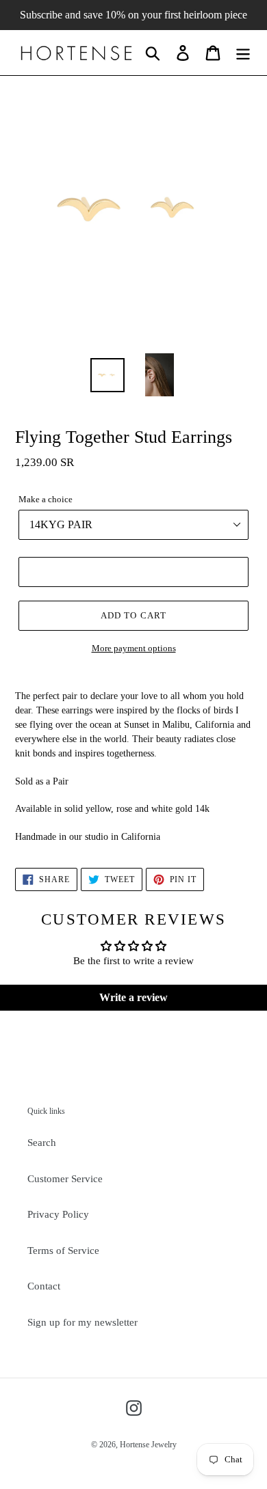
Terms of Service (63, 1250)
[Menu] (243, 53)
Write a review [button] (133, 997)
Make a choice (45, 499)
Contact (43, 1286)
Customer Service (65, 1178)
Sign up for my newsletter (82, 1322)
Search (41, 1142)
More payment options (134, 648)
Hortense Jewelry (148, 1444)
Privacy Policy (58, 1214)
